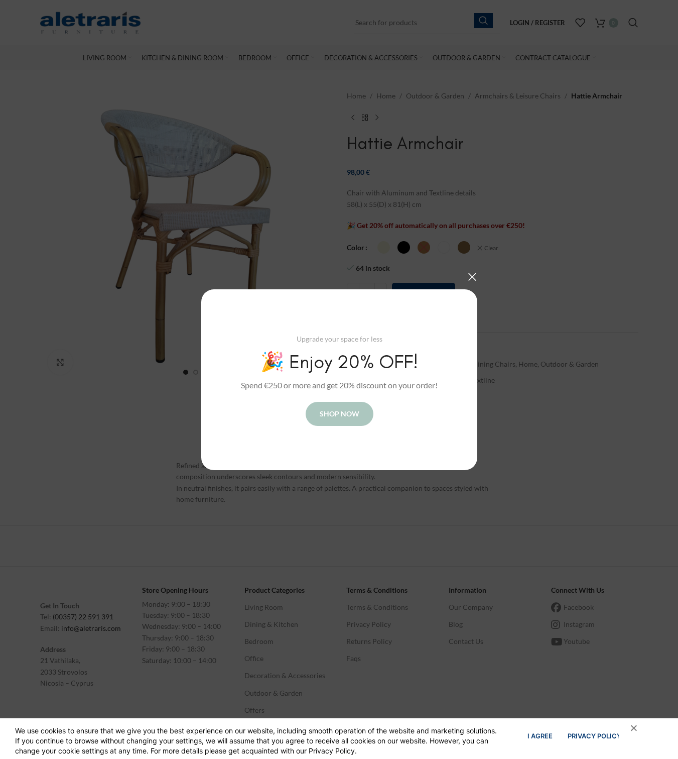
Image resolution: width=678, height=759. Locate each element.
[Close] (472, 276)
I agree (540, 736)
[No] (629, 733)
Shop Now (339, 413)
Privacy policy (594, 736)
